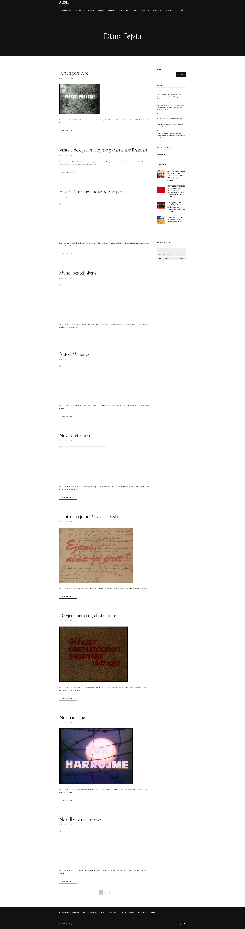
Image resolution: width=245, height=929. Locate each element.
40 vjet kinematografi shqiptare (87, 615)
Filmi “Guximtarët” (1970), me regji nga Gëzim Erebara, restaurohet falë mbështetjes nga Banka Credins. (169, 97)
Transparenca (157, 10)
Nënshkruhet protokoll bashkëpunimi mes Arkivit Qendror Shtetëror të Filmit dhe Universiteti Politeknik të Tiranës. (171, 135)
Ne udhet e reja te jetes (80, 819)
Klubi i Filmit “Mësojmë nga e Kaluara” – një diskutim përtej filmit (171, 125)
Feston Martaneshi (76, 354)
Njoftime (101, 10)
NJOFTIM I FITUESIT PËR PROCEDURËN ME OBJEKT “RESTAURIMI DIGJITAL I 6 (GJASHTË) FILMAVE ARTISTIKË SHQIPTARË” (170, 107)
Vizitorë (144, 10)
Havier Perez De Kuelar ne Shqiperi (91, 191)
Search (159, 69)
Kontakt (169, 10)
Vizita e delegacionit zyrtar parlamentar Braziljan (103, 150)
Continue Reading (68, 130)
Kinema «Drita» (123, 10)
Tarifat (136, 10)
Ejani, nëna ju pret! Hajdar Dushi (88, 516)
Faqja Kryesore (66, 10)
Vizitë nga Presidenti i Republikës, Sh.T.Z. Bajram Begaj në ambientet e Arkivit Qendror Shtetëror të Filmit (171, 117)
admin (61, 78)
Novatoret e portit (76, 435)
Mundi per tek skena (77, 273)
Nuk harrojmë (72, 717)
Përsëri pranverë (73, 73)
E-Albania (111, 10)
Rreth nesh (78, 10)
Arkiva (90, 10)
